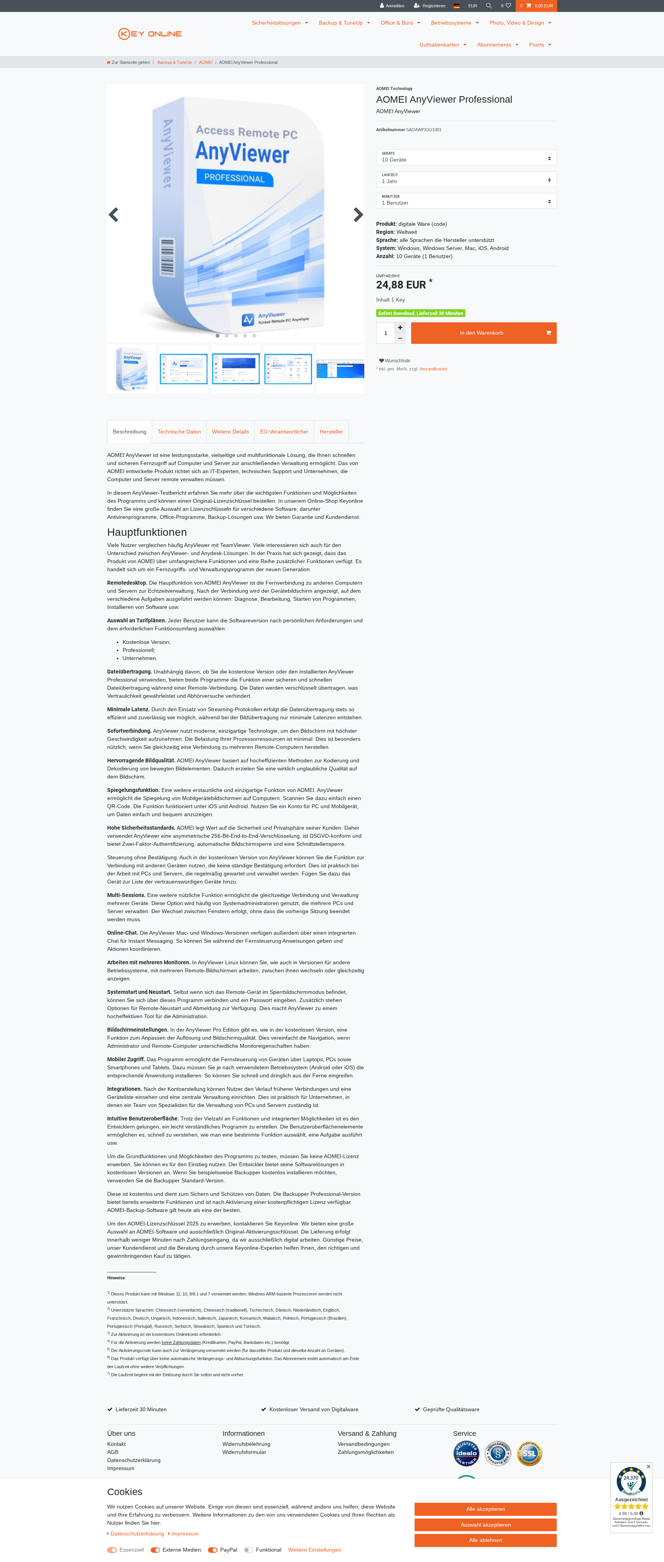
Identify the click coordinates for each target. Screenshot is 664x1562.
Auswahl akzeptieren (486, 1525)
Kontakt (116, 1444)
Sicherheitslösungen (277, 23)
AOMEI (205, 62)
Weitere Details (230, 431)
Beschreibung (129, 431)
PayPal (228, 1550)
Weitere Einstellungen (314, 1550)
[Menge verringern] (400, 338)
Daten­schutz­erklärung (138, 1533)
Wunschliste (397, 360)
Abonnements (495, 45)
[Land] (457, 6)
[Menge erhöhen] (400, 327)
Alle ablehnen (485, 1540)
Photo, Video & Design (518, 23)
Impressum (120, 1468)
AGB (112, 1452)
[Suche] (489, 6)
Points (537, 45)
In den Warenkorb (481, 333)
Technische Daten (179, 431)
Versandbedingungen (364, 1444)
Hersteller (331, 431)
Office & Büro (398, 23)
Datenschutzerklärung (134, 1460)
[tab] (129, 431)
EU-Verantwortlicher (284, 431)
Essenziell (132, 1550)
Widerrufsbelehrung (246, 1444)
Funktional (268, 1550)
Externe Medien (182, 1550)
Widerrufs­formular (244, 1452)
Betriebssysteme (452, 23)
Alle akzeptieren (485, 1509)
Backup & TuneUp (341, 23)
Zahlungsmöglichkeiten (366, 1452)
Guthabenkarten (440, 45)
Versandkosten (432, 369)
